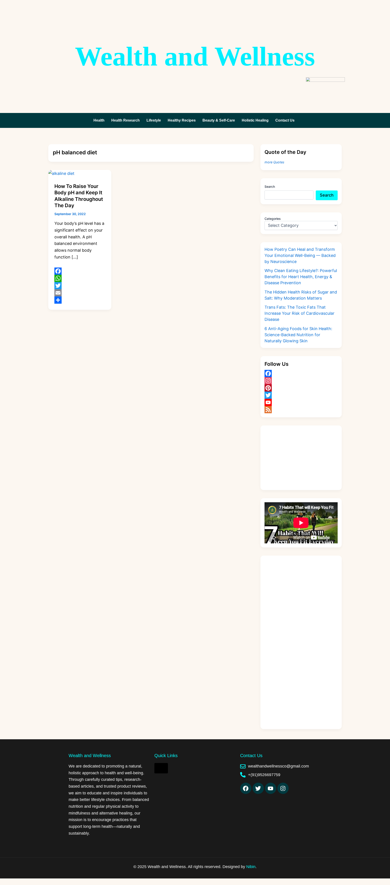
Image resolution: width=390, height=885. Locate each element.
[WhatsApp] (79, 278)
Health (98, 120)
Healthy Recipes (182, 120)
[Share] (79, 300)
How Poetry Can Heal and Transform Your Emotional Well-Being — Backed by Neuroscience (300, 255)
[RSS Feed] (301, 409)
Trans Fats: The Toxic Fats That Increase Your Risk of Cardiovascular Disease (299, 313)
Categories (273, 219)
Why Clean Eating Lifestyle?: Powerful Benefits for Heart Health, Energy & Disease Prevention (301, 276)
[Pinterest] (301, 388)
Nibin (250, 866)
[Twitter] (79, 285)
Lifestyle (153, 120)
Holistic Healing (255, 120)
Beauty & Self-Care (218, 120)
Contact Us (285, 120)
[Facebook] (79, 271)
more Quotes (274, 162)
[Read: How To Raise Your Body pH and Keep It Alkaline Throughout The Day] (61, 173)
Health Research (125, 120)
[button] (286, 120)
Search (270, 186)
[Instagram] (301, 380)
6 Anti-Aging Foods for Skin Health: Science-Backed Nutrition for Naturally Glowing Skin (298, 334)
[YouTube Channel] (301, 402)
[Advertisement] (301, 458)
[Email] (79, 292)
